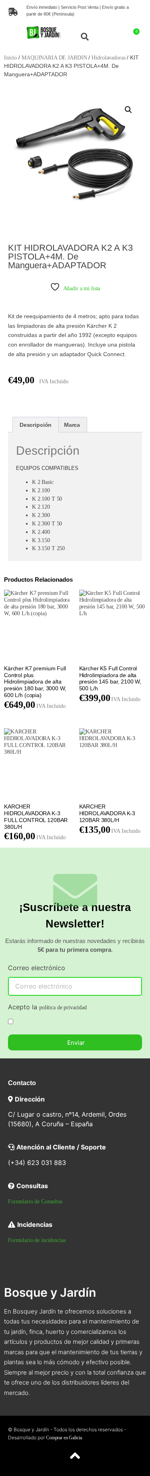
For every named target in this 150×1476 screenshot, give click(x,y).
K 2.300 (41, 515)
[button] (11, 36)
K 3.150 (41, 540)
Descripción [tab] (36, 425)
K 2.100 (41, 490)
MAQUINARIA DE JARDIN (54, 58)
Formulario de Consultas (35, 1202)
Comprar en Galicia (64, 1437)
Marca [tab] (72, 425)
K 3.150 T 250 (48, 548)
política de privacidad (63, 1007)
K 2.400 (41, 532)
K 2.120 (41, 507)
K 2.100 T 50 (47, 499)
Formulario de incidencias (37, 1240)
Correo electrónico (36, 968)
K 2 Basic (43, 482)
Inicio (10, 58)
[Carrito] (133, 36)
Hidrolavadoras (108, 58)
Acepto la (47, 1007)
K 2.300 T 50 (47, 524)
